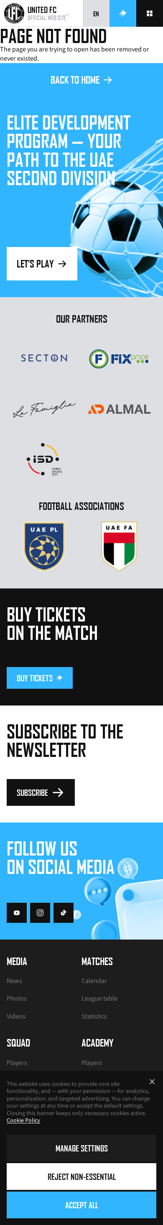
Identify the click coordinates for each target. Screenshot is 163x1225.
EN (96, 14)
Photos (17, 998)
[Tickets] (123, 13)
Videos (16, 1016)
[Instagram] (40, 913)
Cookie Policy (23, 1120)
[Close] (152, 1081)
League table (99, 998)
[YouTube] (17, 913)
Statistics (94, 1016)
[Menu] (149, 13)
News (14, 981)
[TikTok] (63, 913)
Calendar (94, 981)
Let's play (35, 263)
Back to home (75, 80)
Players (17, 1062)
